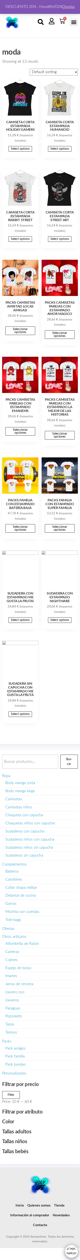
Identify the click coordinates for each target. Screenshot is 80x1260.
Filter (11, 1094)
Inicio (20, 1205)
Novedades (61, 1215)
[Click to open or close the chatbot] (71, 1251)
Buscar (69, 762)
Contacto (40, 1225)
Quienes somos (39, 1205)
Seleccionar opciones (20, 331)
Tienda (59, 1205)
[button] (40, 21)
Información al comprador (29, 1215)
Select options (20, 148)
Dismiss (68, 7)
